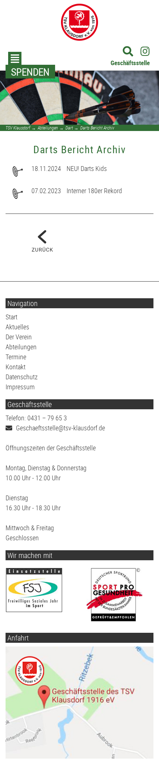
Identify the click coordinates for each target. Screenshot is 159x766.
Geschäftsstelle (130, 62)
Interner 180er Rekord (94, 190)
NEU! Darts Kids (87, 168)
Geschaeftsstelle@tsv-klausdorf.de (60, 427)
